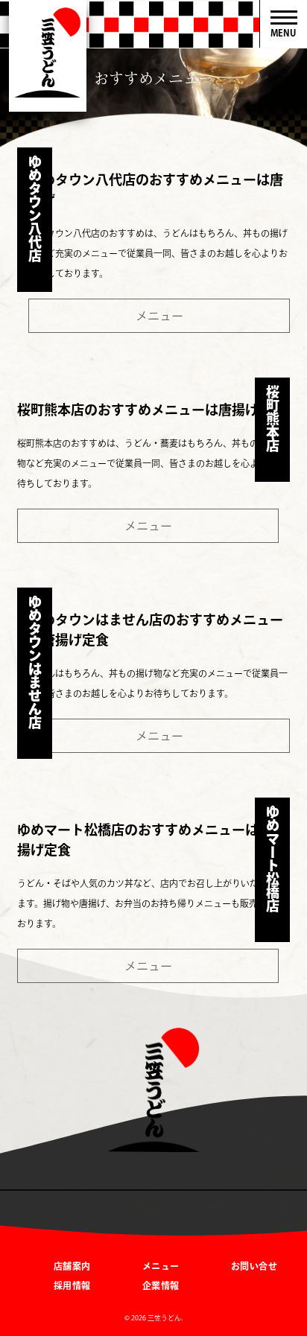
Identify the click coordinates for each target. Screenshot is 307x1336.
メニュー (159, 316)
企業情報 (161, 1285)
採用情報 (72, 1285)
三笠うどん (47, 55)
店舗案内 (72, 1266)
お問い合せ (254, 1266)
